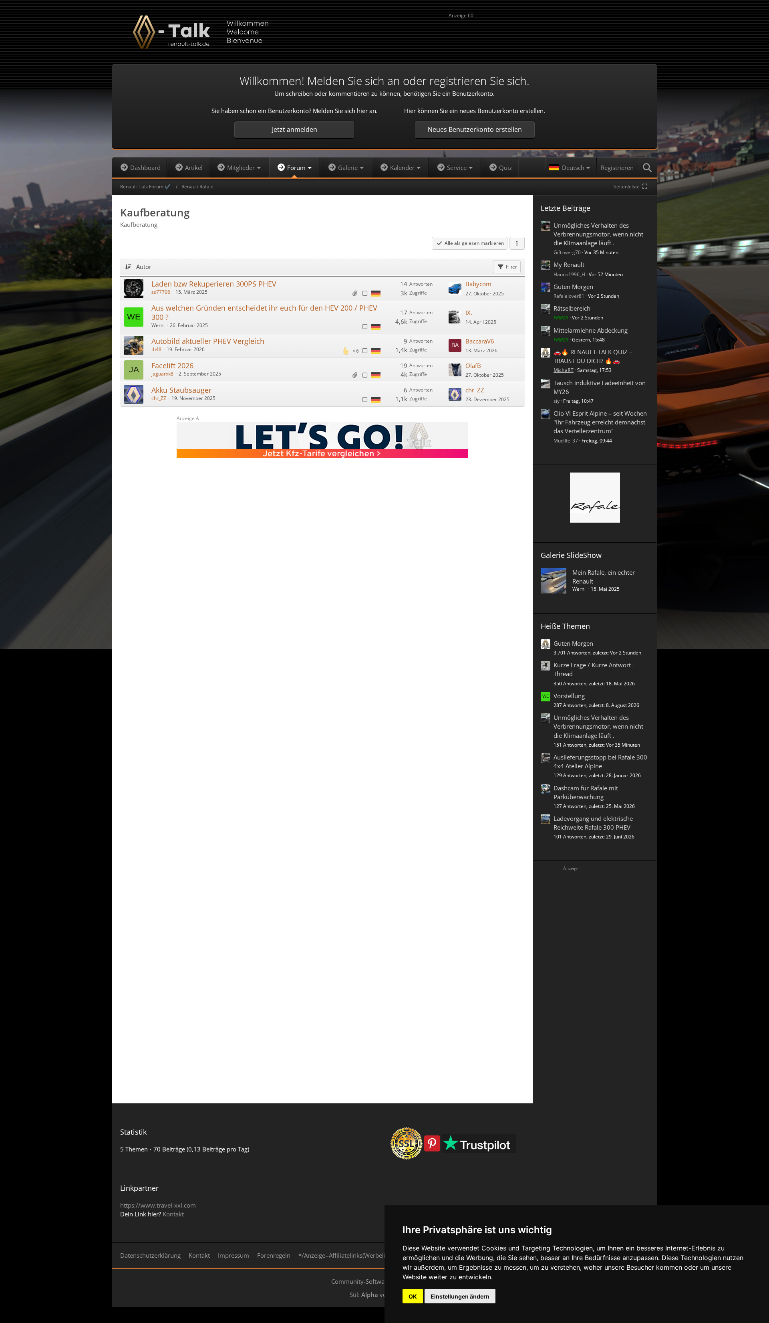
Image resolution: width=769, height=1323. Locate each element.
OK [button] (413, 1296)
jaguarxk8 (162, 373)
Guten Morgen (573, 287)
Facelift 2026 (172, 365)
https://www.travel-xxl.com (158, 1205)
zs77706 (160, 292)
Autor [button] (143, 267)
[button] (570, 168)
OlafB (473, 366)
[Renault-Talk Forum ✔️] (384, 32)
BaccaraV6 (479, 341)
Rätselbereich (572, 308)
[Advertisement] (549, 33)
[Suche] (647, 168)
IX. (468, 313)
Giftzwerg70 (567, 252)
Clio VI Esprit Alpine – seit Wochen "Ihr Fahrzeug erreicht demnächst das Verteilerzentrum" (600, 422)
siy (557, 401)
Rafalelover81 (569, 296)
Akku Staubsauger (181, 390)
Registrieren (617, 168)
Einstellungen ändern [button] (460, 1296)
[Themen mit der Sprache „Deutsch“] (375, 293)
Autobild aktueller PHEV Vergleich (207, 341)
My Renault (569, 265)
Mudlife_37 (566, 440)
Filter (511, 266)
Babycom (478, 284)
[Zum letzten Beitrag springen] (455, 288)
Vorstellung (569, 696)
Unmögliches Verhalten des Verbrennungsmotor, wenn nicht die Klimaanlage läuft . (598, 234)
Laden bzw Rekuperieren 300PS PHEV (213, 284)
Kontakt (173, 1214)
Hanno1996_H (569, 274)
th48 (156, 349)
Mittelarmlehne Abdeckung (591, 330)
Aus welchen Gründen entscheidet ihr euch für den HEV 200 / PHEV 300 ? (264, 312)
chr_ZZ (158, 398)
